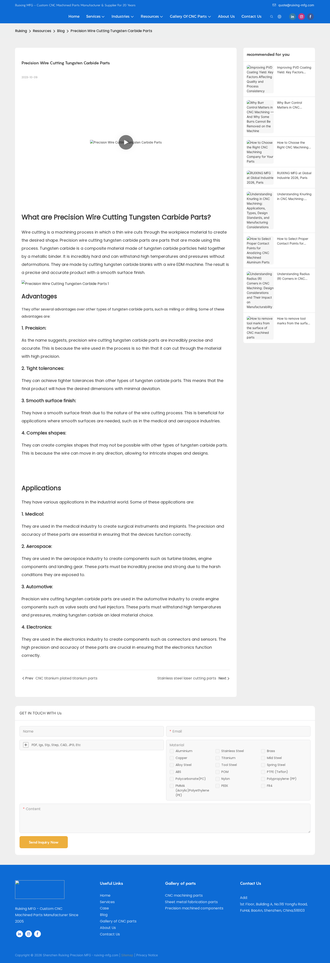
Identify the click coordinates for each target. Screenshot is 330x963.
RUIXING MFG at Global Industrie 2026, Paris (294, 175)
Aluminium (184, 751)
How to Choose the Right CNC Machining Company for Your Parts (292, 145)
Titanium (228, 758)
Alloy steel (183, 765)
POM (225, 772)
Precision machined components (194, 908)
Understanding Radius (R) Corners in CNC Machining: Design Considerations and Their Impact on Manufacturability (293, 276)
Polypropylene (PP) (282, 778)
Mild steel (274, 758)
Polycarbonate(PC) (191, 778)
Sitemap (127, 955)
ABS (178, 772)
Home (105, 895)
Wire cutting (34, 232)
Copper (181, 758)
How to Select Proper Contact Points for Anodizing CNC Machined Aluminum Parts (292, 241)
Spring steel (276, 765)
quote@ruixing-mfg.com (296, 5)
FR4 (270, 785)
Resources (42, 30)
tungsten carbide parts (126, 240)
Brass (271, 751)
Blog (61, 30)
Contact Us (110, 934)
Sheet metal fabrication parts (191, 901)
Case (104, 908)
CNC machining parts (184, 895)
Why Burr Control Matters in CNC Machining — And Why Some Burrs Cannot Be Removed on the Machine (293, 105)
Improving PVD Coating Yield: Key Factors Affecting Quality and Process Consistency (294, 69)
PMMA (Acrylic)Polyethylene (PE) (192, 790)
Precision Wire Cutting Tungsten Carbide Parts (111, 30)
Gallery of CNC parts (118, 921)
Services (107, 901)
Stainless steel (232, 751)
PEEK (224, 785)
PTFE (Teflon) (277, 772)
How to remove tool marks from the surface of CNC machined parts (294, 321)
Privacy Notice (147, 955)
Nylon (225, 778)
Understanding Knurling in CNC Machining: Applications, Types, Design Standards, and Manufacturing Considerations (294, 196)
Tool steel (229, 765)
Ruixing (21, 30)
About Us (108, 927)
